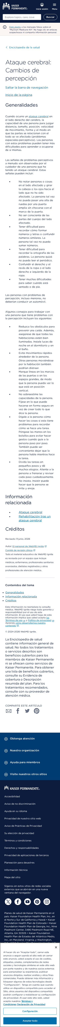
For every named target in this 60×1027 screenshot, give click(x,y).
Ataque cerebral (30, 512)
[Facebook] (17, 901)
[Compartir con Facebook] (18, 711)
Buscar (50, 17)
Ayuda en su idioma (15, 811)
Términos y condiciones (18, 840)
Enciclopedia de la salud (23, 47)
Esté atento (15, 27)
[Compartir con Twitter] (27, 711)
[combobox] (22, 17)
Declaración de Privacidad (31, 1004)
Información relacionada (21, 596)
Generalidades (14, 592)
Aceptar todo (30, 1020)
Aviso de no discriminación (20, 803)
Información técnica (16, 870)
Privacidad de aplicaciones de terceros (26, 855)
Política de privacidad (39, 620)
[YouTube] (27, 901)
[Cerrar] (56, 947)
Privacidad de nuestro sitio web (22, 818)
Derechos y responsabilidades (21, 848)
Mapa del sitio (12, 877)
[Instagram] (46, 901)
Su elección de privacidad (19, 833)
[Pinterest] (36, 901)
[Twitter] (7, 901)
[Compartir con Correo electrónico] (8, 711)
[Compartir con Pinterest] (36, 711)
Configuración (30, 1011)
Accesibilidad (12, 796)
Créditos (10, 600)
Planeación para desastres (19, 862)
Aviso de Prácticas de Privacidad (23, 826)
